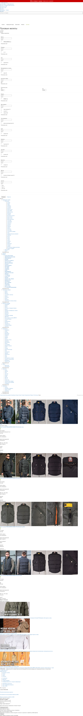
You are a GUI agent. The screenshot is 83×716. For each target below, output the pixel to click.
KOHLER (6, 277)
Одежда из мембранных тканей (11, 310)
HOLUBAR (7, 267)
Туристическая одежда (9, 382)
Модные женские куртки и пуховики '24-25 (8, 633)
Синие (20, 395)
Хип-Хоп (6, 373)
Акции (3, 675)
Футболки (9, 229)
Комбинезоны (7, 321)
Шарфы (8, 246)
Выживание (7, 360)
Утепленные (36, 395)
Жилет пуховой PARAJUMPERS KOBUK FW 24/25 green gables (12, 526)
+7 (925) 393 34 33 (3, 3)
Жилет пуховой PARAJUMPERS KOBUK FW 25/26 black (11, 478)
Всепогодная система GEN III (11, 317)
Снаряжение (4, 328)
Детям (6, 250)
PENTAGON (7, 281)
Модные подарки (10, 248)
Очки (6, 350)
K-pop (6, 376)
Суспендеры (7, 344)
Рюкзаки (9, 241)
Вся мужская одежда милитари (13, 247)
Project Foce (7, 276)
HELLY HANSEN (8, 282)
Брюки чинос (9, 218)
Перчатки (9, 235)
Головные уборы (8, 325)
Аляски (8, 202)
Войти (7, 10)
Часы (6, 355)
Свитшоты (9, 222)
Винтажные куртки (11, 215)
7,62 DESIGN (7, 275)
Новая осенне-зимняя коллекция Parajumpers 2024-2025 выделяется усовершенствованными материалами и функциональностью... (26, 651)
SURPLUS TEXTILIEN (9, 272)
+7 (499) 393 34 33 (3, 670)
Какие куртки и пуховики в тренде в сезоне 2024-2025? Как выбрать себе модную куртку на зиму (19, 634)
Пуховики (9, 207)
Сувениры (7, 390)
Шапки (8, 242)
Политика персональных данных (6, 692)
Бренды (4, 254)
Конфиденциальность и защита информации (11, 681)
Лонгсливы (9, 230)
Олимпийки (9, 221)
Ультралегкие (27, 395)
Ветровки (9, 213)
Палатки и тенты (8, 339)
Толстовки (9, 220)
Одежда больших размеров (12, 233)
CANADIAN (7, 269)
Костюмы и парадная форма (10, 308)
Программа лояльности (7, 683)
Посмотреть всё (4, 43)
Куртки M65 (9, 210)
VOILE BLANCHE (8, 265)
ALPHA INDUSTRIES (9, 255)
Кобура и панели (8, 345)
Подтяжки (7, 340)
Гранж (6, 370)
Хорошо (2, 714)
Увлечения (4, 368)
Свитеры (9, 224)
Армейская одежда (6, 303)
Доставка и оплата (6, 672)
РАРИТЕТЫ (7, 354)
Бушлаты (9, 208)
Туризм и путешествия (9, 359)
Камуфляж (7, 304)
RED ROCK (7, 283)
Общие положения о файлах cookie (7, 697)
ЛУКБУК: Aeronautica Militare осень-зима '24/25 (9, 666)
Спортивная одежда (11, 231)
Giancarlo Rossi (8, 261)
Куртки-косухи (10, 212)
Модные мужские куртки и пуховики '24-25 (8, 616)
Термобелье (7, 323)
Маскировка (7, 342)
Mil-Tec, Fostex (8, 286)
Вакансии (4, 679)
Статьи (3, 673)
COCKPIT (7, 264)
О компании (4, 678)
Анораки (9, 214)
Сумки (8, 239)
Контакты (2, 8)
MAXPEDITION (8, 280)
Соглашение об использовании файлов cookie (9, 694)
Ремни (8, 238)
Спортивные (13, 395)
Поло (8, 232)
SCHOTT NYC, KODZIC (9, 278)
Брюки (6, 291)
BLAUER (6, 259)
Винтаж (6, 377)
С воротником (3, 395)
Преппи (6, 371)
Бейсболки (9, 243)
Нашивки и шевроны (9, 388)
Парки (8, 204)
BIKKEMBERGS (8, 271)
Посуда (6, 348)
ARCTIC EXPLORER (9, 263)
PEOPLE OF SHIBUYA (9, 260)
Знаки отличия (8, 389)
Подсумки (7, 334)
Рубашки (9, 226)
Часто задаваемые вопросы (8, 684)
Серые (17, 395)
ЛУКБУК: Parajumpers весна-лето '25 (7, 649)
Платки (6, 336)
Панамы (9, 244)
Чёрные (31, 395)
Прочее (6, 353)
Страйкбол (7, 383)
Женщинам (7, 249)
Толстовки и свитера (9, 294)
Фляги (6, 347)
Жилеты (9, 225)
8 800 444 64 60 (3, 671)
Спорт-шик (7, 379)
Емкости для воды (8, 349)
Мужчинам (7, 201)
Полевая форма (8, 319)
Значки (6, 387)
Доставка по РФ (3, 7)
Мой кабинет (2, 10)
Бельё (8, 236)
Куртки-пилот (10, 209)
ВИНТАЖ (7, 316)
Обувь (3, 364)
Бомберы (9, 205)
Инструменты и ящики (9, 358)
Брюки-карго (9, 216)
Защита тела (7, 361)
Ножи (6, 356)
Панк (6, 372)
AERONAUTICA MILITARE (10, 257)
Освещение (7, 351)
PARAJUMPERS (8, 258)
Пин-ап (6, 378)
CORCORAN (7, 285)
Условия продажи (5, 680)
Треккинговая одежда (9, 381)
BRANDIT (7, 274)
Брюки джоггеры (10, 219)
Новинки (4, 253)
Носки (8, 237)
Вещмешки (7, 333)
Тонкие (23, 395)
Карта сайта (4, 686)
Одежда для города (6, 199)
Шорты (8, 227)
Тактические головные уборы (10, 300)
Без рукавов (8, 395)
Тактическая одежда (6, 289)
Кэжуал (6, 375)
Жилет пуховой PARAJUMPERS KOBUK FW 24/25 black (11, 575)
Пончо (6, 338)
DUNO (6, 270)
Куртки (8, 203)
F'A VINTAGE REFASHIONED (10, 287)
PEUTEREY (7, 266)
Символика (4, 386)
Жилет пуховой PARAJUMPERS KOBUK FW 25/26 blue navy (12, 427)
